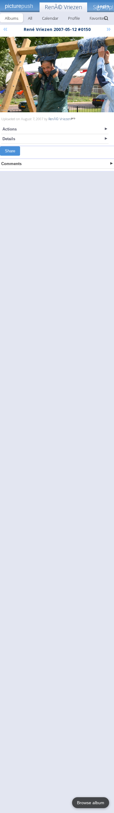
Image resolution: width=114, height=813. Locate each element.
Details (8, 139)
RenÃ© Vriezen (63, 7)
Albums (11, 18)
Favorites (98, 18)
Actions (9, 129)
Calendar (50, 18)
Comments (11, 163)
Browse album (90, 802)
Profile (74, 18)
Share (10, 151)
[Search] (106, 18)
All (30, 18)
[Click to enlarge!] (57, 74)
